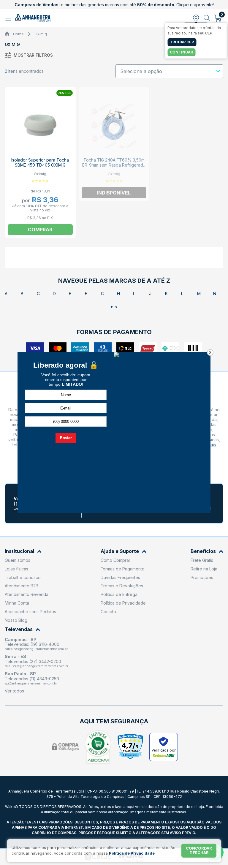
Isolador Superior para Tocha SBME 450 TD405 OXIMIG (40, 162)
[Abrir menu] (9, 18)
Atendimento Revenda (26, 594)
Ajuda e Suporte (120, 551)
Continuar (181, 52)
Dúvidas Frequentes (120, 577)
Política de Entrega (119, 594)
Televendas (19, 629)
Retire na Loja (204, 568)
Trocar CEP (182, 42)
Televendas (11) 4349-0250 (32, 678)
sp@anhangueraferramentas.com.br (31, 683)
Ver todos (14, 690)
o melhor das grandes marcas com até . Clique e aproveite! (114, 4)
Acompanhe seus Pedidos (30, 611)
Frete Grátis (202, 560)
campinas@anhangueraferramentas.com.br (36, 649)
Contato (108, 611)
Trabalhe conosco (23, 577)
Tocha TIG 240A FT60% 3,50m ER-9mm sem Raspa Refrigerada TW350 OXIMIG (113, 165)
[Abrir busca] (207, 18)
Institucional (19, 551)
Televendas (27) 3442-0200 (33, 661)
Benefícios (203, 551)
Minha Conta (17, 602)
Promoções (202, 577)
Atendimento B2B (21, 585)
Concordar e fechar (199, 850)
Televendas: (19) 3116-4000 (32, 644)
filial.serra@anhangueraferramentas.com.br (36, 666)
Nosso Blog (16, 620)
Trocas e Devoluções (122, 585)
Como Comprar (115, 560)
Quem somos (17, 560)
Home (18, 34)
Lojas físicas (16, 568)
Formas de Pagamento (123, 568)
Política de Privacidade (123, 602)
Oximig (40, 34)
